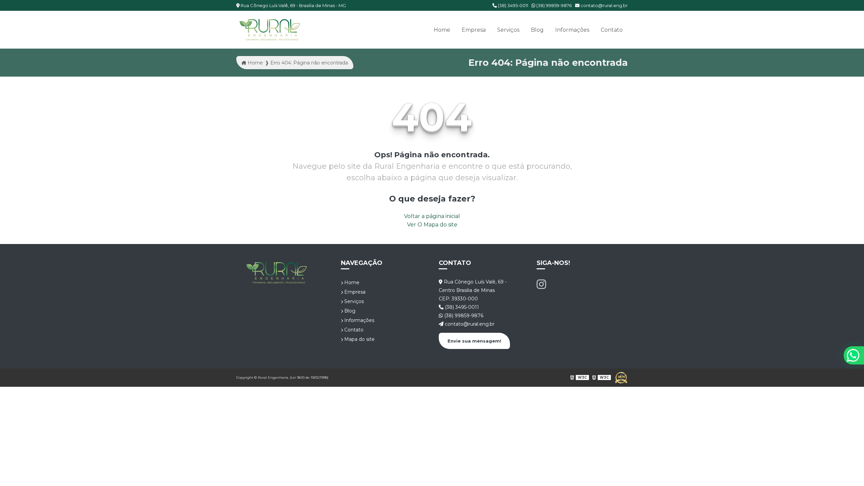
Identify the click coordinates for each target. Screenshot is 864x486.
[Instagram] (541, 284)
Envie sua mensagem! (474, 341)
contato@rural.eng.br (603, 5)
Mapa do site (359, 339)
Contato (612, 30)
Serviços (508, 30)
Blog (537, 30)
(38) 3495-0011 (512, 5)
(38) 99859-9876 (553, 5)
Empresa (474, 30)
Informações (572, 30)
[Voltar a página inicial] (270, 29)
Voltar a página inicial (432, 216)
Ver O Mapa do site (432, 224)
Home (442, 30)
